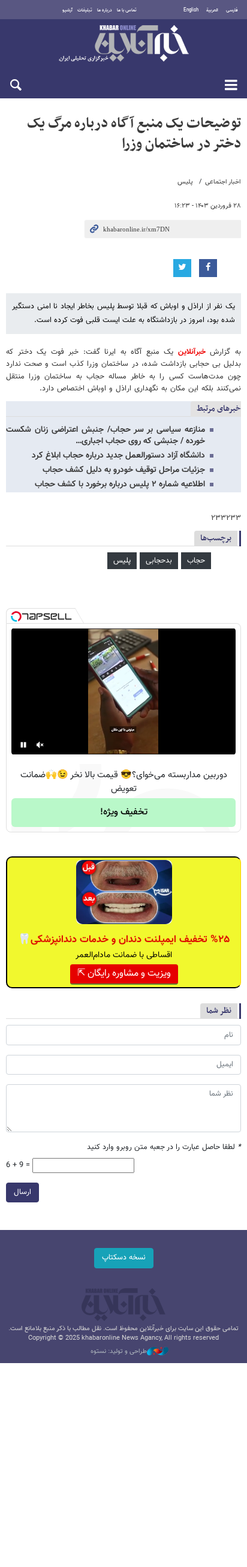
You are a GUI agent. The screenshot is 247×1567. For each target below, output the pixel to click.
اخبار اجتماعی (223, 182)
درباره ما (104, 10)
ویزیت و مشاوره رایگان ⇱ (124, 973)
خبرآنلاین (123, 44)
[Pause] (23, 745)
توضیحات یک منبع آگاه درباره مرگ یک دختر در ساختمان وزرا (134, 134)
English (190, 10)
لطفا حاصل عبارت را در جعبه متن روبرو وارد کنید (164, 1147)
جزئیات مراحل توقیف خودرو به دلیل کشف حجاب (124, 470)
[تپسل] (16, 616)
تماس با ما (127, 10)
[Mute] (40, 745)
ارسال (22, 1192)
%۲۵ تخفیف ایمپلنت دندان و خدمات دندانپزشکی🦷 (124, 940)
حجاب (196, 561)
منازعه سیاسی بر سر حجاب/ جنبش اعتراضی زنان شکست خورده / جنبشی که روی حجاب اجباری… (105, 435)
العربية (212, 10)
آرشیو (67, 10)
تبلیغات (84, 10)
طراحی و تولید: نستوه (119, 1352)
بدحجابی (159, 561)
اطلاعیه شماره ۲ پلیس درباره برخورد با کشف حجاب (120, 484)
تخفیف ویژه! (123, 812)
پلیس (185, 182)
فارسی (232, 10)
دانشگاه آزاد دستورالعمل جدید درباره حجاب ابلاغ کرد (118, 455)
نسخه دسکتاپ (124, 1258)
